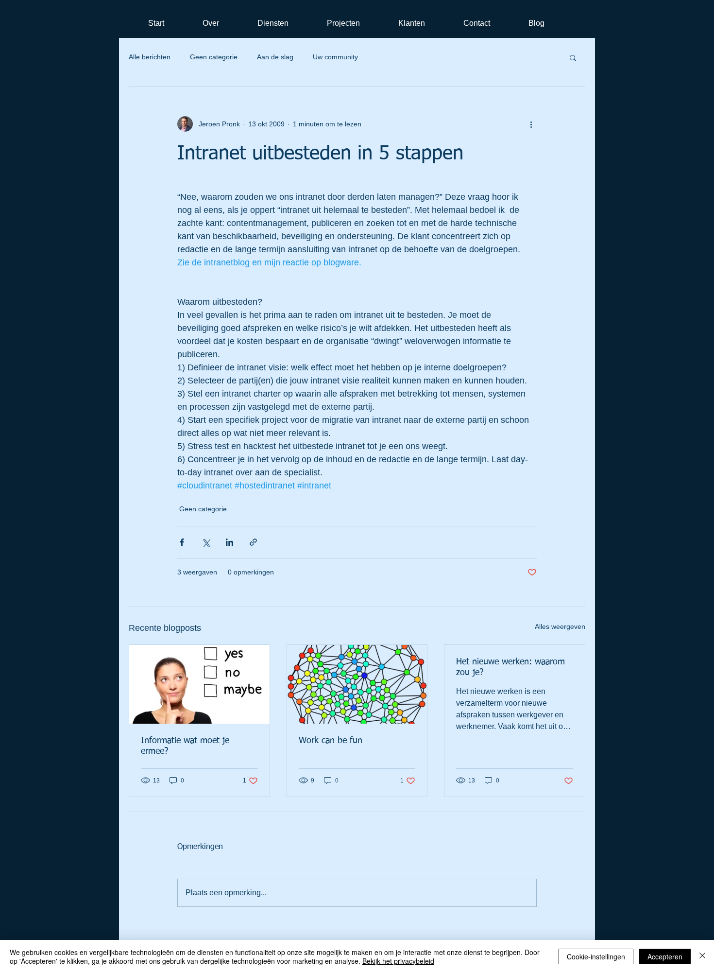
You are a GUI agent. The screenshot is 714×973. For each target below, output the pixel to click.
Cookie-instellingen (596, 956)
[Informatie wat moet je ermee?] (199, 684)
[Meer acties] (531, 124)
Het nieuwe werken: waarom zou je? (510, 667)
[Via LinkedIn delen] (229, 542)
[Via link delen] (253, 542)
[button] (573, 57)
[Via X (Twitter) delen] (205, 542)
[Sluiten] (702, 956)
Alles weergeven (560, 626)
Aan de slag (275, 57)
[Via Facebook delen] (182, 542)
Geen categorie (214, 57)
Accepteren (664, 956)
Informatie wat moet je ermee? (185, 746)
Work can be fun (330, 740)
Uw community (335, 57)
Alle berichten (149, 57)
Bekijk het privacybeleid (398, 961)
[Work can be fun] (357, 684)
